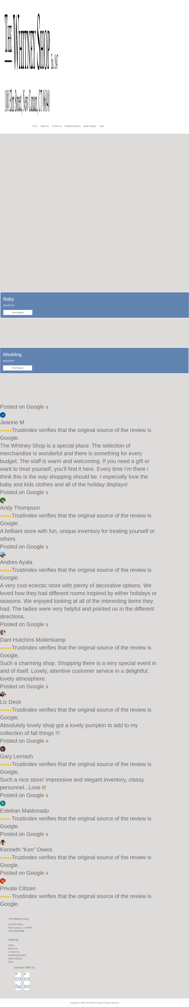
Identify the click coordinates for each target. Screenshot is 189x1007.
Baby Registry (90, 126)
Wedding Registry (73, 126)
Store (11, 962)
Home (35, 126)
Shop (101, 126)
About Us (45, 126)
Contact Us (57, 126)
